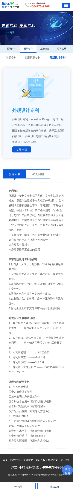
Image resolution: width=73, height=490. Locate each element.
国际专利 (28, 48)
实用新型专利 (32, 57)
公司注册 (61, 48)
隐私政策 (12, 474)
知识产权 (40, 460)
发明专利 (11, 57)
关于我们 (65, 460)
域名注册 (15, 460)
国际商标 (11, 48)
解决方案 (53, 460)
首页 (5, 460)
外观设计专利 (58, 57)
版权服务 (44, 48)
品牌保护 (28, 460)
